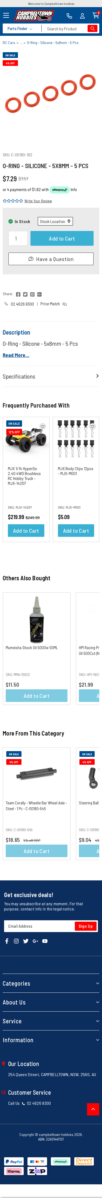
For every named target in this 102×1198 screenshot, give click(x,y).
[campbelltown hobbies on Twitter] (26, 940)
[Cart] (95, 15)
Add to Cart (62, 238)
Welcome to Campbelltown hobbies (51, 3)
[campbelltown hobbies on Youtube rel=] (45, 940)
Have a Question (55, 259)
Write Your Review (38, 200)
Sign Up (86, 926)
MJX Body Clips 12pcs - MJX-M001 (75, 471)
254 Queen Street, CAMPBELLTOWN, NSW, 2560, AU (52, 1074)
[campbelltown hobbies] (34, 15)
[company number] (69, 15)
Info (74, 189)
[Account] (82, 15)
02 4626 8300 (22, 303)
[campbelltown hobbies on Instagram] (16, 940)
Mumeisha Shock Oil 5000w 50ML (32, 647)
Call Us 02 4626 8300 (29, 1103)
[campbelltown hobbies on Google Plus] (35, 940)
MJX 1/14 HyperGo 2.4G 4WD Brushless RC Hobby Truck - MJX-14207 (24, 476)
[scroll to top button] (93, 1109)
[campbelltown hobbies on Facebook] (7, 940)
